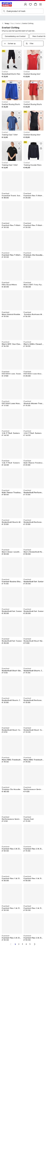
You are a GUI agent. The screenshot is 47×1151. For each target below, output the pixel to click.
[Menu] (40, 4)
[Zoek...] (4, 11)
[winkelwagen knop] (35, 4)
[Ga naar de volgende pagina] (34, 944)
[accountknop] (25, 4)
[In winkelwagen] (19, 57)
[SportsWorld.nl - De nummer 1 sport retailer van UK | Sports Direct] (7, 4)
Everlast (18, 23)
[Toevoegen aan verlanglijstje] (19, 52)
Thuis (12, 23)
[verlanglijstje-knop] (30, 4)
